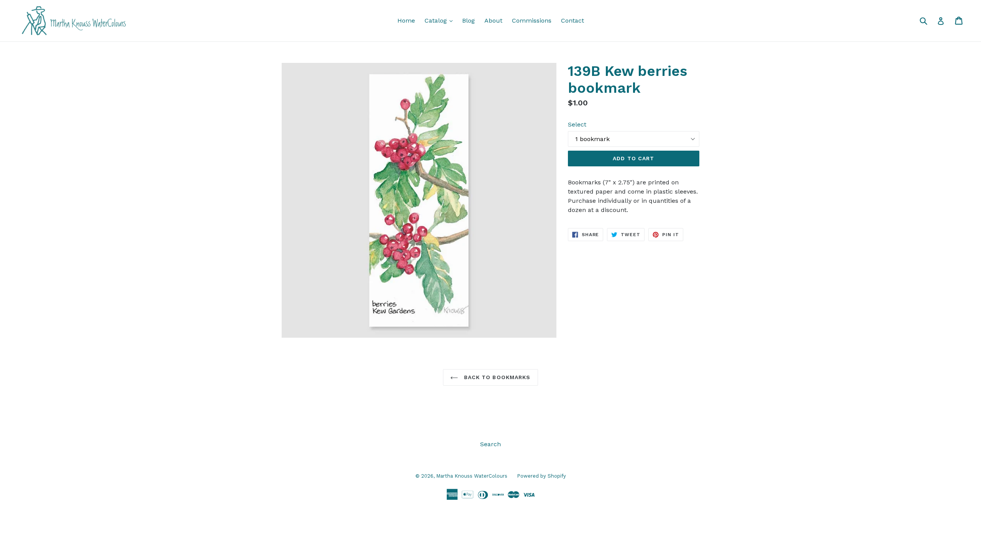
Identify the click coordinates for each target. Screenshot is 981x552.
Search (490, 444)
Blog (468, 20)
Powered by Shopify (541, 476)
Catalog (440, 20)
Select (577, 124)
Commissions (531, 20)
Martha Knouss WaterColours (471, 476)
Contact (572, 20)
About (493, 20)
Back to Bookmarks (496, 377)
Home (406, 20)
